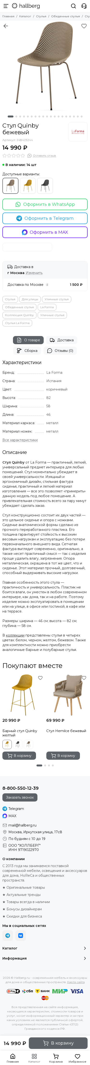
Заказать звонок (20, 797)
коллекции (15, 635)
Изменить (34, 273)
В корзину (62, 1043)
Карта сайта (76, 982)
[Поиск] (73, 6)
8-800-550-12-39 (20, 788)
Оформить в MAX (49, 232)
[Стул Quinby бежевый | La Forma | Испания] (45, 66)
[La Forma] (78, 131)
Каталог (25, 16)
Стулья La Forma (17, 323)
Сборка (30, 351)
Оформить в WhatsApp (49, 204)
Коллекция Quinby (19, 315)
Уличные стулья (57, 299)
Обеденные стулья (65, 16)
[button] (10, 116)
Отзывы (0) (64, 351)
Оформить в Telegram (49, 218)
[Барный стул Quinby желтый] (23, 695)
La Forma (47, 307)
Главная (8, 16)
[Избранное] (84, 26)
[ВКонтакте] (20, 935)
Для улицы (30, 299)
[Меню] (6, 6)
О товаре (32, 340)
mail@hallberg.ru (22, 825)
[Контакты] (84, 6)
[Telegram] (7, 935)
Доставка (65, 340)
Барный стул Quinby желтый (19, 733)
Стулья (41, 16)
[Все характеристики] (20, 440)
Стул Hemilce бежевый (66, 731)
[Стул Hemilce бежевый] (67, 695)
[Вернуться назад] (6, 26)
